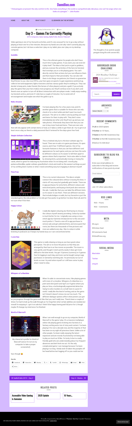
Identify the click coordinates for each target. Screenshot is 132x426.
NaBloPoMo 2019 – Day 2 (23, 378)
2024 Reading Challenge (106, 74)
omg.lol (95, 264)
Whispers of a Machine (20, 273)
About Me (25, 20)
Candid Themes (84, 419)
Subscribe (98, 180)
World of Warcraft (64, 37)
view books (118, 83)
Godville (14, 55)
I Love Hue (15, 237)
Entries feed (98, 228)
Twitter (95, 259)
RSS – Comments (101, 207)
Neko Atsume (16, 102)
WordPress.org (100, 236)
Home (13, 20)
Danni (59, 29)
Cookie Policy (53, 420)
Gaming (45, 37)
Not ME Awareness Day (110, 135)
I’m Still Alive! (104, 143)
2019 (29, 37)
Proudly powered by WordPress (53, 419)
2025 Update (104, 127)
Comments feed (100, 232)
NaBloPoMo (53, 37)
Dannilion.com (66, 4)
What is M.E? (40, 20)
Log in (96, 224)
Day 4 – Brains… (77, 378)
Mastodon (96, 253)
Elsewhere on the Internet (63, 20)
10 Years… (106, 131)
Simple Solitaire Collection (21, 136)
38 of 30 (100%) (112, 81)
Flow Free (15, 172)
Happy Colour (16, 206)
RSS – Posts (99, 203)
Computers (35, 37)
